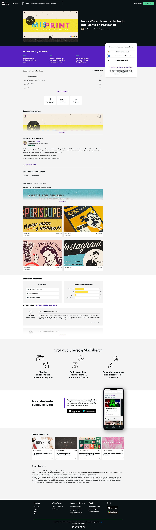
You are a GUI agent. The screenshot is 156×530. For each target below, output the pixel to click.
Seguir (38, 141)
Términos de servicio (127, 70)
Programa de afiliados (57, 506)
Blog (35, 513)
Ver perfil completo (31, 164)
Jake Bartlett (27, 233)
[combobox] (42, 3)
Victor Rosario (67, 233)
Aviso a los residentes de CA (79, 523)
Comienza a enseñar (75, 506)
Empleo (35, 509)
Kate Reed (31, 315)
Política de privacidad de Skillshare (117, 71)
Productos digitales (93, 509)
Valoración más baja (42, 305)
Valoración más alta (28, 305)
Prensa (35, 511)
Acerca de (36, 506)
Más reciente (53, 305)
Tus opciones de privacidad (93, 522)
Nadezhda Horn (27, 267)
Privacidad (75, 522)
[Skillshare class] (43, 443)
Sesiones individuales (94, 511)
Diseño (26, 175)
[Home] (6, 3)
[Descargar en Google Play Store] (114, 512)
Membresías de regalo (94, 506)
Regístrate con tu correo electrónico (121, 67)
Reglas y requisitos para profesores (76, 513)
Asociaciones (55, 509)
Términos (82, 522)
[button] (148, 3)
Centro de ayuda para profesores (76, 509)
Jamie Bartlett (34, 141)
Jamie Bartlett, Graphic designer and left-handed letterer (101, 29)
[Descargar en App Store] (114, 508)
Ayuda (68, 522)
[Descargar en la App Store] (74, 411)
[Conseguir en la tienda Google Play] (89, 411)
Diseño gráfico (35, 175)
